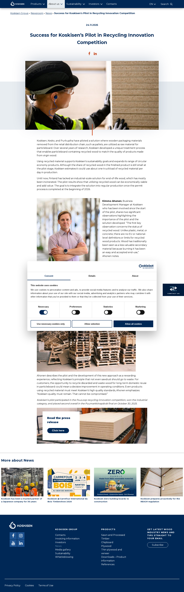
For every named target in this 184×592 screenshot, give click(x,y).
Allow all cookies (133, 324)
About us (54, 4)
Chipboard (107, 542)
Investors (94, 4)
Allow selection (92, 324)
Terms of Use (45, 585)
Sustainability (74, 4)
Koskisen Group (19, 13)
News (49, 13)
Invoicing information (67, 538)
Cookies (29, 585)
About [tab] (135, 276)
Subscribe (157, 545)
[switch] (76, 312)
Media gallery (63, 549)
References (107, 564)
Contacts (111, 4)
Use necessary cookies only (51, 324)
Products (36, 4)
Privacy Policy (12, 585)
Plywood (106, 546)
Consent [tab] (49, 276)
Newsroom (37, 13)
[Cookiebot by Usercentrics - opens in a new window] (141, 266)
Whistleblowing (64, 557)
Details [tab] (92, 276)
